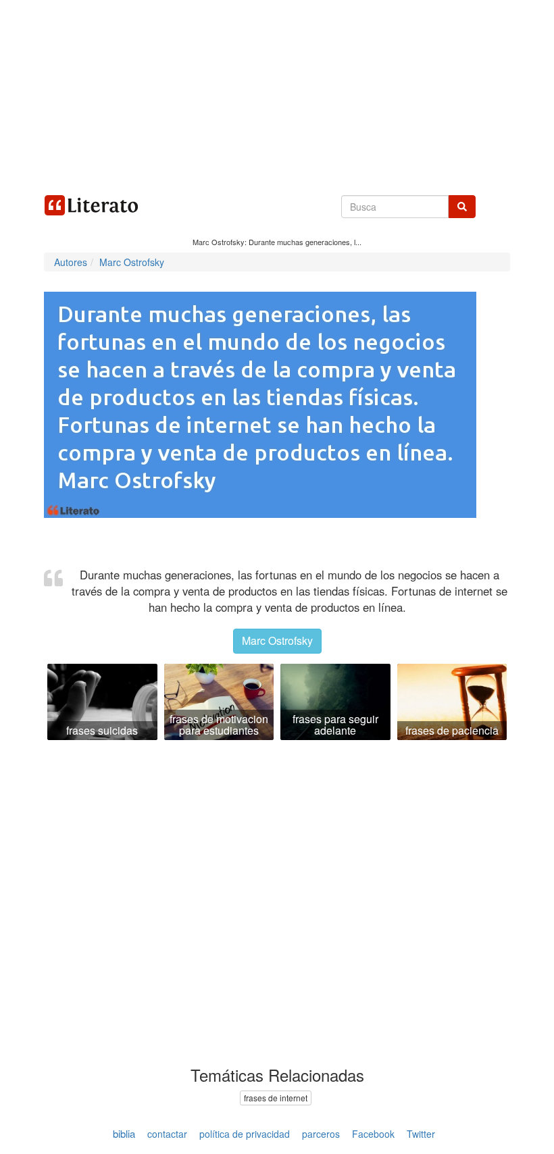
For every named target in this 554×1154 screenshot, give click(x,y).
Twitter (421, 1133)
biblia (124, 1133)
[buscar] (462, 206)
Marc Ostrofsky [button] (277, 640)
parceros (321, 1133)
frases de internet (275, 1097)
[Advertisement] (277, 94)
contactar (167, 1133)
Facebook (373, 1133)
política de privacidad (244, 1133)
